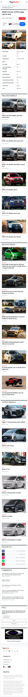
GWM (9, 6)
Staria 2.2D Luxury (8, 445)
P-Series (14, 6)
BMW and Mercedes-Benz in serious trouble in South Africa (13, 318)
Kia (3, 467)
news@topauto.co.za (7, 659)
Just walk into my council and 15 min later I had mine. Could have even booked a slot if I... (13, 574)
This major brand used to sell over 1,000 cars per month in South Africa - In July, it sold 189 (14, 266)
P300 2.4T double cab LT (9, 190)
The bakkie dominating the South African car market (13, 343)
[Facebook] (3, 651)
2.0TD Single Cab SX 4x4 (7, 7)
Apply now (22, 24)
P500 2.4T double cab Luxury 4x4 (12, 141)
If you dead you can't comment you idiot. (11, 585)
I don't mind (6, 618)
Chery (3, 420)
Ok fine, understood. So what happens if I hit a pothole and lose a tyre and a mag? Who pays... (13, 597)
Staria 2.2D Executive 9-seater (11, 493)
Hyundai (4, 444)
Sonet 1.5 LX (6, 469)
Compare (23, 18)
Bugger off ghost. (6, 580)
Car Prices (4, 6)
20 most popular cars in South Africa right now (14, 368)
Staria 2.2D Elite (7, 516)
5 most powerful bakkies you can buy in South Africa (12, 394)
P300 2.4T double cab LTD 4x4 (11, 237)
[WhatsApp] (14, 651)
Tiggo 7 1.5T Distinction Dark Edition (13, 422)
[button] (26, 2)
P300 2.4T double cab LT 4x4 (11, 213)
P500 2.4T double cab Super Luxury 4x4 (13, 165)
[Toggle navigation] (1, 2)
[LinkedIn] (17, 651)
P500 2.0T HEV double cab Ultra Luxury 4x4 (12, 116)
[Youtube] (9, 651)
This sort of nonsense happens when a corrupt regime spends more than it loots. (13, 591)
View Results (14, 623)
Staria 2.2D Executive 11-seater (11, 540)
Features (4, 263)
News (3, 315)
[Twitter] (6, 651)
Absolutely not (6, 616)
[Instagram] (12, 651)
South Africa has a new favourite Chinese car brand (12, 292)
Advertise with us (6, 662)
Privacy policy (5, 664)
